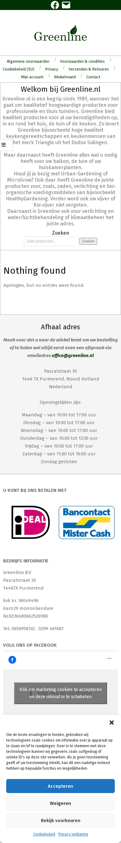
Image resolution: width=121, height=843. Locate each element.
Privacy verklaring (73, 834)
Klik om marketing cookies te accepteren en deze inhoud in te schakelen (61, 693)
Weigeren (60, 803)
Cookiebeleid (44, 834)
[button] (112, 722)
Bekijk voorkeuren (60, 820)
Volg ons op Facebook (30, 645)
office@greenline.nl (73, 355)
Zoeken (88, 241)
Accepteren (60, 786)
